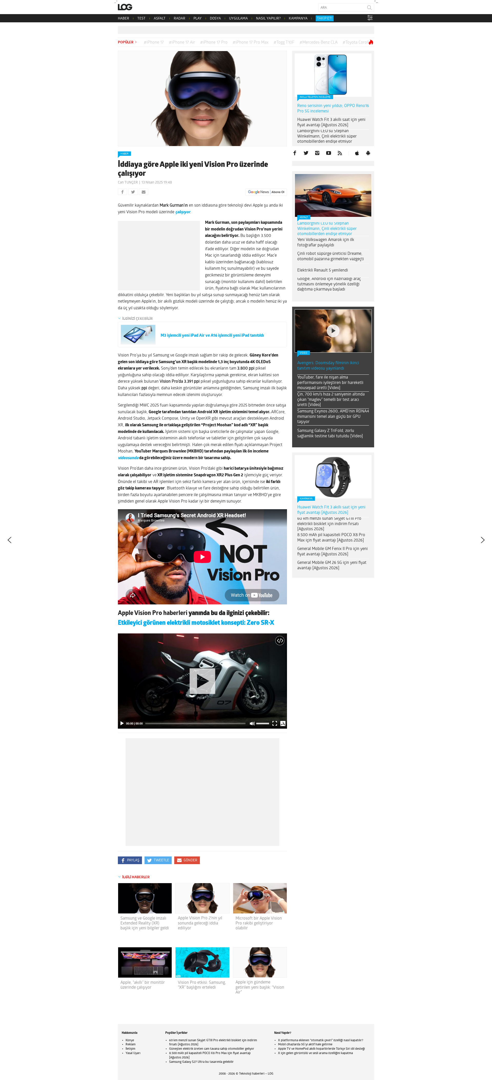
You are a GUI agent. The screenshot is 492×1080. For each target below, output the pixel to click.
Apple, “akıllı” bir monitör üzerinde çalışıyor (142, 985)
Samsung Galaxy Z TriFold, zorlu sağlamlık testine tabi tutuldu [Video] (330, 433)
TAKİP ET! (324, 19)
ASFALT (160, 19)
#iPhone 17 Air (182, 43)
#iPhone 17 (154, 43)
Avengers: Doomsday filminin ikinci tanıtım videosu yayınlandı (328, 366)
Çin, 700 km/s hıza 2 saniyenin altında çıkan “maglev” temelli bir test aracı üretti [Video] (331, 399)
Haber (124, 153)
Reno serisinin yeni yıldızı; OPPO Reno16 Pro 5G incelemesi (333, 108)
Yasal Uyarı (133, 1053)
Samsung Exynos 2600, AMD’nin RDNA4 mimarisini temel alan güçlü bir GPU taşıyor (333, 416)
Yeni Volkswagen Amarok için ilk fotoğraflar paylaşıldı (325, 242)
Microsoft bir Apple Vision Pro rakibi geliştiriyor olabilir (258, 923)
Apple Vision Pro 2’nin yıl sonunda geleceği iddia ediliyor (200, 923)
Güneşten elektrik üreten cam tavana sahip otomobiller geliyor (211, 1048)
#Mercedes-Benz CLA (318, 43)
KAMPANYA (298, 19)
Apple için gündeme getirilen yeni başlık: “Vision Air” (259, 987)
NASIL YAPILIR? (268, 19)
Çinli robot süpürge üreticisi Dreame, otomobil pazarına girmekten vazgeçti (330, 256)
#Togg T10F (284, 43)
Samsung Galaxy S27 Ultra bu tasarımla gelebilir (201, 1062)
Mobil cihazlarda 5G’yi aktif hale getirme (305, 1044)
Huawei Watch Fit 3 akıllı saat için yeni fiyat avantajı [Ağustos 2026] (331, 122)
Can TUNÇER (128, 183)
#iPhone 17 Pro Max (251, 43)
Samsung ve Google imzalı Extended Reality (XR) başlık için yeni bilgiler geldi (144, 923)
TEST (141, 19)
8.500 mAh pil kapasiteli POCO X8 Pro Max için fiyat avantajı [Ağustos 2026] (331, 538)
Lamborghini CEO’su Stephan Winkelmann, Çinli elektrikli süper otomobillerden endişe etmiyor (327, 136)
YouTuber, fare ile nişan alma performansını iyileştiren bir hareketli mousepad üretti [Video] (330, 382)
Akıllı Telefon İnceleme (315, 97)
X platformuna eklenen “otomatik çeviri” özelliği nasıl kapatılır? (320, 1040)
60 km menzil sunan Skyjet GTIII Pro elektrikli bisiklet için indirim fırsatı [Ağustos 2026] (329, 524)
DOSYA (215, 19)
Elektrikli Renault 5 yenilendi (322, 270)
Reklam (131, 1044)
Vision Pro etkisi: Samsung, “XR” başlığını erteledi (202, 985)
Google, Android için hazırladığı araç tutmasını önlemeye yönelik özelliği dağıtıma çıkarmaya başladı (329, 284)
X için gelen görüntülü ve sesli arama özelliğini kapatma (315, 1053)
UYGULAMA (238, 19)
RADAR (179, 19)
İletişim (130, 1048)
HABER (123, 19)
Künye (130, 1040)
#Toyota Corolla (357, 43)
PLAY (197, 19)
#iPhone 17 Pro (214, 43)
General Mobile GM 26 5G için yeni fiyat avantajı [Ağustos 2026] (331, 565)
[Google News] (266, 192)
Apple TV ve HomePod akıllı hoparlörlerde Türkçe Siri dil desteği (321, 1048)
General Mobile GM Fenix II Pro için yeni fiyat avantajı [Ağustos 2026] (332, 551)
